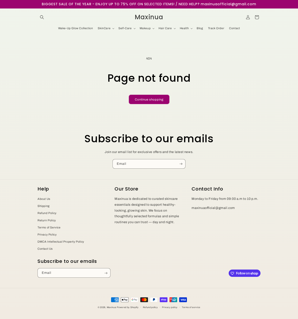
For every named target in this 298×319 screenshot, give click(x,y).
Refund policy (150, 307)
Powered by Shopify (128, 307)
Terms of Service (49, 227)
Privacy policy (170, 307)
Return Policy (47, 220)
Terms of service (191, 307)
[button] (42, 17)
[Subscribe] (180, 164)
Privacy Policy (47, 234)
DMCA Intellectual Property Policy (61, 241)
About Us (44, 198)
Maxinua (111, 307)
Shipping (44, 206)
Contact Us (45, 248)
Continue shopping (149, 99)
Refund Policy (47, 213)
